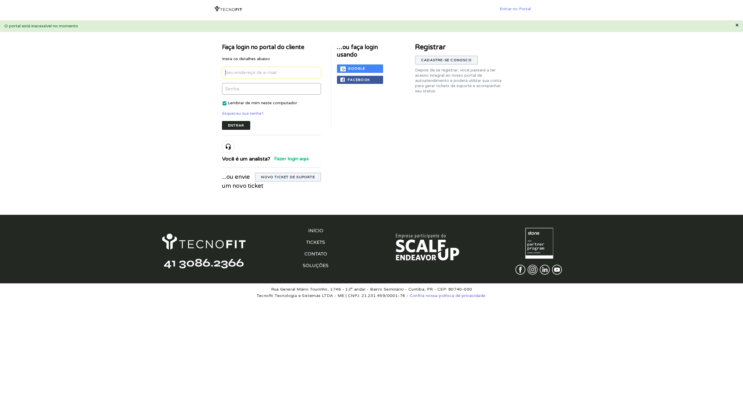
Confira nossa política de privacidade (448, 295)
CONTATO (315, 254)
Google (356, 68)
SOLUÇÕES (316, 266)
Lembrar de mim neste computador (262, 102)
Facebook (359, 80)
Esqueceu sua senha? (243, 113)
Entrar (236, 125)
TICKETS (315, 242)
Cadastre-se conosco (446, 60)
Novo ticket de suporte (288, 177)
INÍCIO (315, 231)
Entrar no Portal (515, 8)
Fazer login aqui (291, 159)
